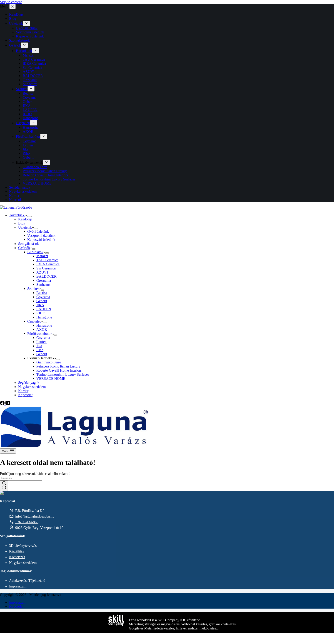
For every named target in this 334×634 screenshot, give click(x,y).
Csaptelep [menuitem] (23, 123)
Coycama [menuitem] (29, 97)
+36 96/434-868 (26, 522)
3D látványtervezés (23, 546)
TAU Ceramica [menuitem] (34, 59)
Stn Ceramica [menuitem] (32, 67)
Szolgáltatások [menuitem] (19, 40)
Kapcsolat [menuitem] (16, 200)
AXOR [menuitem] (28, 131)
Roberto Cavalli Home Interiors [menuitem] (45, 175)
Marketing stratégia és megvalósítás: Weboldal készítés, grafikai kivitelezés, (183, 624)
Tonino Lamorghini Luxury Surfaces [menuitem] (49, 179)
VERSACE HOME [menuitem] (37, 183)
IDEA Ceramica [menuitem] (34, 63)
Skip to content (11, 2)
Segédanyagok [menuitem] (19, 187)
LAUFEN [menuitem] (30, 110)
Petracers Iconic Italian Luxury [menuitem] (45, 171)
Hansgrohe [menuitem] (30, 118)
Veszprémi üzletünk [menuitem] (30, 32)
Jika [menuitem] (25, 149)
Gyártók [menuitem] (15, 45)
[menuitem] (26, 23)
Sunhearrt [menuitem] (30, 84)
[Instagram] (7, 404)
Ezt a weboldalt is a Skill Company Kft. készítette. (165, 620)
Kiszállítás (16, 551)
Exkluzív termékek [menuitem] (29, 162)
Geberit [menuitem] (28, 102)
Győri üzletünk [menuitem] (26, 28)
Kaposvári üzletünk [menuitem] (30, 36)
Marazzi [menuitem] (28, 55)
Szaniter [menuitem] (21, 89)
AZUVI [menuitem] (28, 72)
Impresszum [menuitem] (17, 602)
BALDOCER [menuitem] (33, 76)
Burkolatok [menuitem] (24, 51)
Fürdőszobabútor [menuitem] (28, 136)
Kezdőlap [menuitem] (16, 14)
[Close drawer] (12, 6)
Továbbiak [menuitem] (17, 215)
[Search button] (4, 486)
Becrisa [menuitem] (28, 93)
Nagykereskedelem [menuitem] (23, 191)
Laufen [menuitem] (28, 145)
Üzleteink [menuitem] (16, 23)
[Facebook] (2, 404)
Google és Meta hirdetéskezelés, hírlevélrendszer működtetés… (174, 628)
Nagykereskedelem (23, 563)
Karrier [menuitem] (14, 195)
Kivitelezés (17, 557)
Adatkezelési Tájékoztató (27, 580)
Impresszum (17, 586)
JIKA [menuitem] (27, 106)
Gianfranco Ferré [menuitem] (35, 167)
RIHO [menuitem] (27, 114)
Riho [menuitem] (26, 153)
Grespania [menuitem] (30, 80)
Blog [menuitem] (12, 18)
